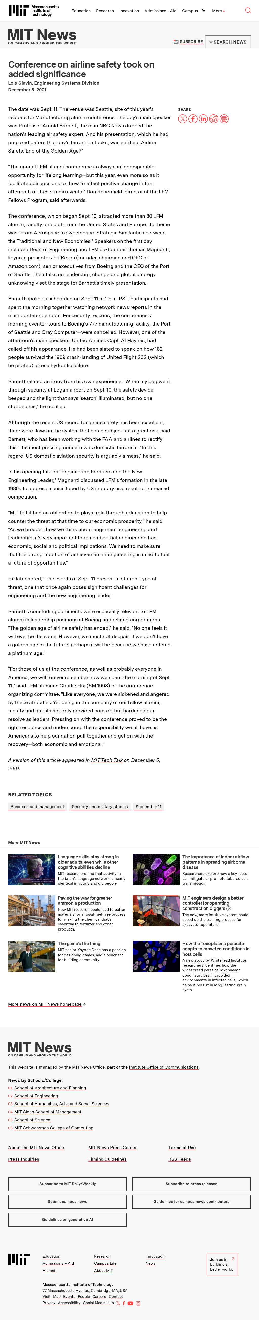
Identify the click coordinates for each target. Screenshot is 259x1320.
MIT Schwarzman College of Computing (53, 1127)
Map (57, 1296)
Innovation (129, 10)
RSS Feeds (179, 1159)
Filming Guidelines (107, 1159)
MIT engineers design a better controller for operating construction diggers (212, 903)
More (218, 10)
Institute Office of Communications (164, 1067)
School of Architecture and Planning (50, 1087)
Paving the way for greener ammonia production (85, 900)
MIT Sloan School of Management (47, 1111)
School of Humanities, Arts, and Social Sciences (61, 1103)
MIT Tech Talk (107, 760)
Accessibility (69, 1303)
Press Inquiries (23, 1159)
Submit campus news (67, 1201)
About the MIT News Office (36, 1147)
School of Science (32, 1119)
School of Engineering (36, 1095)
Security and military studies (100, 806)
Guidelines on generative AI (67, 1219)
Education (81, 10)
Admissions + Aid (160, 10)
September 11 (148, 806)
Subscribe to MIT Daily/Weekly (67, 1184)
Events (69, 1296)
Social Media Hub (98, 1303)
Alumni (48, 1270)
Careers (99, 1296)
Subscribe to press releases (191, 1184)
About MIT (103, 1270)
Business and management (37, 806)
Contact (116, 1296)
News (151, 1263)
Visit (46, 1296)
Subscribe (191, 41)
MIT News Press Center (112, 1147)
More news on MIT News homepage (45, 1004)
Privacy (48, 1303)
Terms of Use (182, 1147)
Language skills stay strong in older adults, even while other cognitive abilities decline (88, 862)
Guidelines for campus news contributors (191, 1201)
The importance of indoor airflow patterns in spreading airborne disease (215, 862)
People (84, 1296)
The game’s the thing (79, 943)
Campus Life (193, 10)
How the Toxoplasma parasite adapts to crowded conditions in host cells (215, 949)
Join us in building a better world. (221, 1264)
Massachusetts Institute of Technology (77, 1284)
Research (105, 10)
